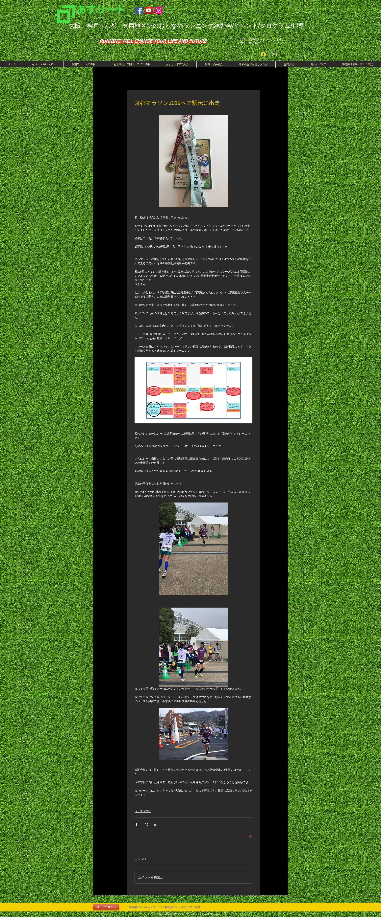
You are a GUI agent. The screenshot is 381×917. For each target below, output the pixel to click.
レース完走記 (143, 811)
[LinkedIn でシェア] (156, 824)
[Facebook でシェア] (136, 824)
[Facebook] (139, 10)
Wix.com (215, 914)
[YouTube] (149, 10)
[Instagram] (158, 10)
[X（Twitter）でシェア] (146, 824)
